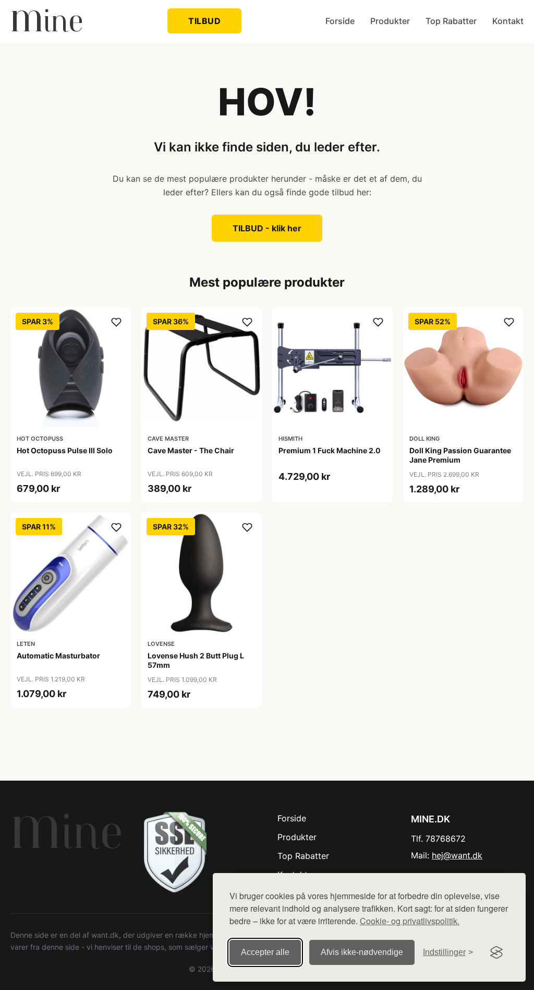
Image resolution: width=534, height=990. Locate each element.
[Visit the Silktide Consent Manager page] (496, 952)
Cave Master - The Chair (191, 450)
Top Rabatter (451, 21)
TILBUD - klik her (267, 228)
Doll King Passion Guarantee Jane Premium (460, 455)
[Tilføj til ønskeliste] (116, 322)
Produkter (390, 21)
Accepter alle (265, 952)
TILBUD (204, 21)
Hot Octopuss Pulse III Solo (65, 450)
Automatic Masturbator (58, 655)
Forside (340, 21)
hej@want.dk (457, 855)
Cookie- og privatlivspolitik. (409, 921)
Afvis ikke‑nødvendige (362, 952)
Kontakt (508, 21)
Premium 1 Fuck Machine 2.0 (329, 450)
